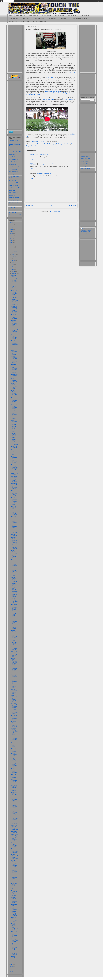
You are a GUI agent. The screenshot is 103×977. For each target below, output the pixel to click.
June (13, 265)
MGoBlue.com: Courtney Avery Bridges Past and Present (14, 279)
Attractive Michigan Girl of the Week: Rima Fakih (14, 732)
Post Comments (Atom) (54, 211)
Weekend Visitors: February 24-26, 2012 (14, 386)
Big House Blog (85, 156)
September (14, 257)
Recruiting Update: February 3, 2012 (14, 919)
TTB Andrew (33, 164)
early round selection (48, 100)
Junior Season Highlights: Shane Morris (14, 400)
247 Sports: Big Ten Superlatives (14, 794)
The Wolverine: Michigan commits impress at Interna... (14, 820)
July (13, 262)
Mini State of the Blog (14, 474)
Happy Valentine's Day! (14, 632)
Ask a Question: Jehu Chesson (14, 800)
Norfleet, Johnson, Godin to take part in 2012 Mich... (14, 662)
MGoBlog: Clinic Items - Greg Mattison (14, 615)
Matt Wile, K (12, 195)
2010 (11, 966)
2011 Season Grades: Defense (14, 627)
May (13, 267)
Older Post (72, 206)
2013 (11, 245)
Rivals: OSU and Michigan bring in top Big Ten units (14, 608)
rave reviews (44, 98)
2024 (11, 227)
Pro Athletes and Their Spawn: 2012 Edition (14, 788)
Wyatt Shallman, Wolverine (14, 557)
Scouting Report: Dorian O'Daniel (14, 579)
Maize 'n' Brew (84, 163)
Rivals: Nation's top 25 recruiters (14, 770)
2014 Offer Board (85, 16)
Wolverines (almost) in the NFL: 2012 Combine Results (14, 310)
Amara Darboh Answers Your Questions (14, 812)
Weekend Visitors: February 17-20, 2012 (14, 565)
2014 (11, 242)
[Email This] (50, 141)
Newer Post (29, 206)
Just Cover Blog (85, 161)
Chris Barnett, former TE (15, 215)
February (14, 273)
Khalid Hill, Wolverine (14, 832)
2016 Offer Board (59, 16)
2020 (11, 236)
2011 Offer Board (39, 18)
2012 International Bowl (14, 953)
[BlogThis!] (52, 141)
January (14, 962)
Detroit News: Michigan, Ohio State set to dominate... (14, 344)
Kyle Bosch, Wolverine (14, 560)
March (13, 271)
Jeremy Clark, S (12, 157)
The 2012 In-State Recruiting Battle (14, 711)
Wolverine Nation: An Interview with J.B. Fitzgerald (14, 302)
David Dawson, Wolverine (14, 547)
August (13, 260)
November (14, 251)
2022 (11, 231)
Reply (31, 159)
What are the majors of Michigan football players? (14, 479)
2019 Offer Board (21, 16)
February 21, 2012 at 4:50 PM (46, 164)
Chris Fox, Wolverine (14, 535)
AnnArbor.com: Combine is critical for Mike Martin (14, 415)
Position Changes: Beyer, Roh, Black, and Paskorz (14, 459)
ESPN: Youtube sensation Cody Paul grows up (14, 393)
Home (11, 16)
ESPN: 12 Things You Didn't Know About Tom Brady (14, 927)
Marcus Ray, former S (14, 197)
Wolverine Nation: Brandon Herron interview (14, 871)
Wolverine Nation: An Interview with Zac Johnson (14, 323)
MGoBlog (83, 166)
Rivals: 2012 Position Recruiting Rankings (14, 850)
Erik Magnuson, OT (13, 154)
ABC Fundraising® (84, 233)
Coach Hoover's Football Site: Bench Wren (14, 637)
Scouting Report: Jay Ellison (14, 940)
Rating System (13, 21)
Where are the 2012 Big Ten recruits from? (14, 429)
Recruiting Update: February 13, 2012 (14, 676)
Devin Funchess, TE (13, 169)
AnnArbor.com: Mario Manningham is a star (14, 654)
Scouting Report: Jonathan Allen (14, 765)
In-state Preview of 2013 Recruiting (14, 856)
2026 (11, 222)
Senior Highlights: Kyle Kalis (14, 622)
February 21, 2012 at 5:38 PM (44, 174)
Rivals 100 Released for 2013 (14, 776)
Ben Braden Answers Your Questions (14, 316)
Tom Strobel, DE (13, 162)
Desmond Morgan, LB (14, 210)
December (14, 249)
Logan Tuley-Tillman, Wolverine (14, 513)
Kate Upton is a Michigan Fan (14, 717)
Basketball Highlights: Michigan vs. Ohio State (14, 501)
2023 (11, 229)
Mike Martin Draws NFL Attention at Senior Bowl (14, 934)
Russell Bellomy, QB (14, 200)
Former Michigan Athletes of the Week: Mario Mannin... (14, 757)
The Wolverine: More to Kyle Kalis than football (14, 947)
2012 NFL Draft (34, 144)
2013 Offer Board (14, 18)
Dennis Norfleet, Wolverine (14, 958)
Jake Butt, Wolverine (14, 517)
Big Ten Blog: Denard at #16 (14, 376)
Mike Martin (66, 144)
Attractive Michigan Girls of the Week (14, 913)
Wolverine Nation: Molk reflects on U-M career (14, 442)
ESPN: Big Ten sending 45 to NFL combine (14, 724)
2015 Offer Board (72, 16)
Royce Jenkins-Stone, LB (15, 152)
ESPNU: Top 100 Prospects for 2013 (14, 705)
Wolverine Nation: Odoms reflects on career (14, 900)
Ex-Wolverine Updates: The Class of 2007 (14, 893)
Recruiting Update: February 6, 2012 (14, 844)
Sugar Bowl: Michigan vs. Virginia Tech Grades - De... (14, 683)
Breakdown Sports (85, 158)
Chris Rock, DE (12, 205)
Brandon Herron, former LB (15, 145)
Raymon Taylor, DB (13, 202)
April (13, 269)
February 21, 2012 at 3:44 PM (40, 154)
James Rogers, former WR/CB (14, 177)
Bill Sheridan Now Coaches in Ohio (14, 878)
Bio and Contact (65, 18)
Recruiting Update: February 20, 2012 (14, 508)
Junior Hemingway (51, 144)
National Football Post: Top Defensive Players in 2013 (14, 572)
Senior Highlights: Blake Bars (14, 744)
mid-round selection (67, 100)
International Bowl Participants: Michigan (14, 907)
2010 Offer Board (52, 18)
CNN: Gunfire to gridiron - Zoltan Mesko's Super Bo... (14, 699)
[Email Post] (48, 141)
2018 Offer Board (33, 16)
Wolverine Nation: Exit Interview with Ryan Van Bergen (14, 368)
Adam (31, 154)
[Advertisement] (15, 48)
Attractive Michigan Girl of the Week (14, 600)
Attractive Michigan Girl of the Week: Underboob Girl (14, 359)
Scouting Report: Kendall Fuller (13, 435)
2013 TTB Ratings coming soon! (13, 287)
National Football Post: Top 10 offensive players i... (14, 541)
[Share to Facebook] (55, 141)
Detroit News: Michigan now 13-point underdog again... (14, 523)
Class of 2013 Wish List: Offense (14, 648)
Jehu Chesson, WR (13, 183)
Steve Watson (34, 146)
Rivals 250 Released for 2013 (14, 750)
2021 (11, 234)
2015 (11, 240)
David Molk (42, 144)
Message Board (25, 21)
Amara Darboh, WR (13, 185)
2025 (11, 225)
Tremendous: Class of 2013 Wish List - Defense (14, 594)
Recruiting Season (85, 168)
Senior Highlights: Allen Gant (14, 691)
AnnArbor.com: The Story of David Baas (14, 827)
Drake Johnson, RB (13, 171)
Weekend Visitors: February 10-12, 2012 (14, 739)
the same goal (49, 77)
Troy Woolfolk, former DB (14, 148)
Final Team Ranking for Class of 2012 (14, 806)
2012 (11, 247)
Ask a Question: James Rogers (14, 352)
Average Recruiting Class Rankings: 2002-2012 (14, 330)
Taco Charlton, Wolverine (14, 531)
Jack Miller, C (12, 207)
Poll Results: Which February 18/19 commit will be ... (14, 294)
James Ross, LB (12, 164)
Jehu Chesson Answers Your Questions (14, 493)
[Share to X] (53, 141)
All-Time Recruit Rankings (40, 21)
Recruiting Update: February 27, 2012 (14, 336)
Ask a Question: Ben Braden (14, 422)
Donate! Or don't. (14, 453)
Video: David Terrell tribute (14, 644)
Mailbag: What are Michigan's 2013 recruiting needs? (14, 864)
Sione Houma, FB (13, 174)
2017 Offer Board (46, 16)
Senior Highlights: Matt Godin (14, 781)
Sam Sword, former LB (14, 188)
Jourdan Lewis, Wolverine (14, 552)
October (14, 254)
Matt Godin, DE (12, 190)
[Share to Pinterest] (56, 141)
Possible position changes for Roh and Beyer (14, 669)
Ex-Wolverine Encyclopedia (80, 18)
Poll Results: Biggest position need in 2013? (14, 407)
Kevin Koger (59, 144)
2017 (11, 238)
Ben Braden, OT (12, 180)
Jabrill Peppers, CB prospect (13, 141)
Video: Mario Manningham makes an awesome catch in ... (14, 838)
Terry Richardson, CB (14, 167)
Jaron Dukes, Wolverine (14, 447)
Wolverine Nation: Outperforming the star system (14, 586)
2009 (11, 969)
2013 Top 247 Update (14, 450)
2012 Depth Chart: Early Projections (14, 886)
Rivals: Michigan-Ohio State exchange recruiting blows (14, 468)
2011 (11, 964)
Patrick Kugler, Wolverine (14, 380)
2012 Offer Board (26, 18)
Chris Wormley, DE (13, 159)
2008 (11, 971)
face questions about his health (53, 91)
